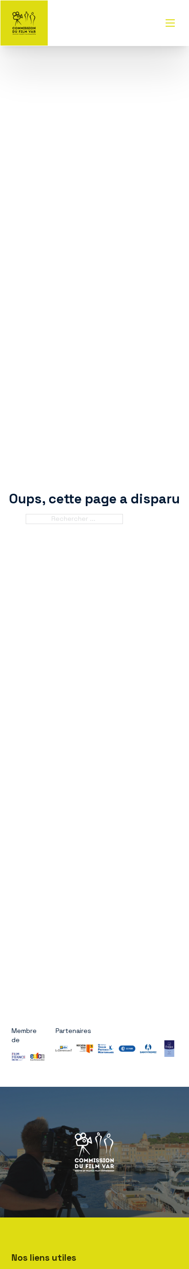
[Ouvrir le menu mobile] (170, 23)
